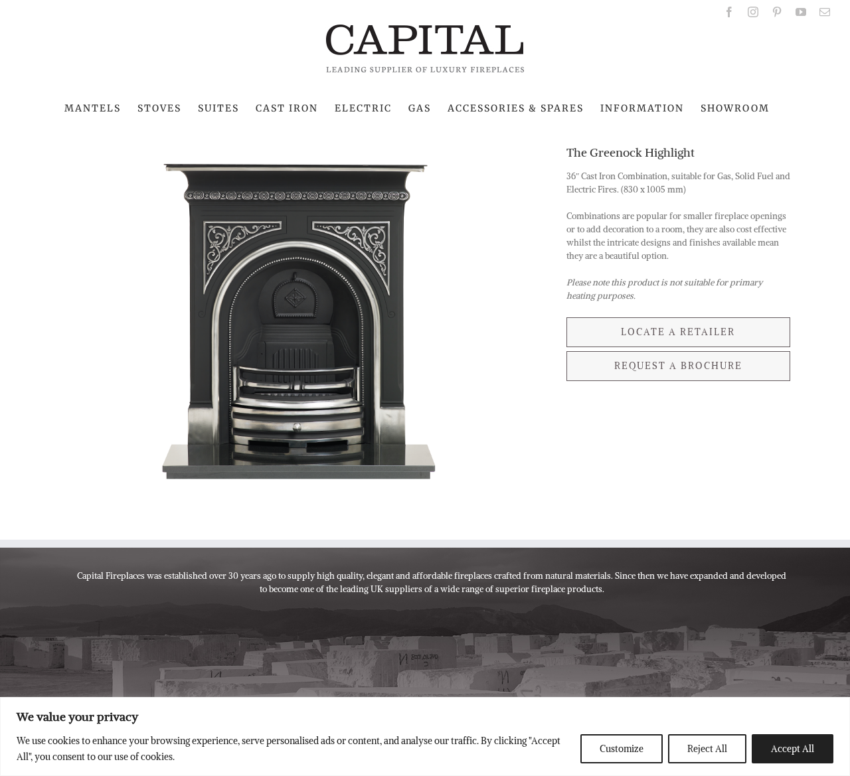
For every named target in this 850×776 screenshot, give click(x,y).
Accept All (792, 749)
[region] (425, 736)
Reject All (707, 749)
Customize (621, 749)
